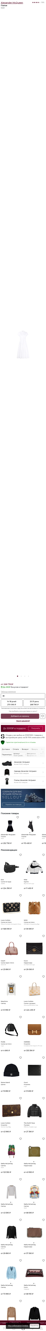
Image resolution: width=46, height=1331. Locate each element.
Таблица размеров (8, 692)
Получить (35, 728)
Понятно (34, 1326)
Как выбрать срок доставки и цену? (23, 711)
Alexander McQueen (12, 2)
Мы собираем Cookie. (18, 1326)
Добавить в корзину (20, 716)
